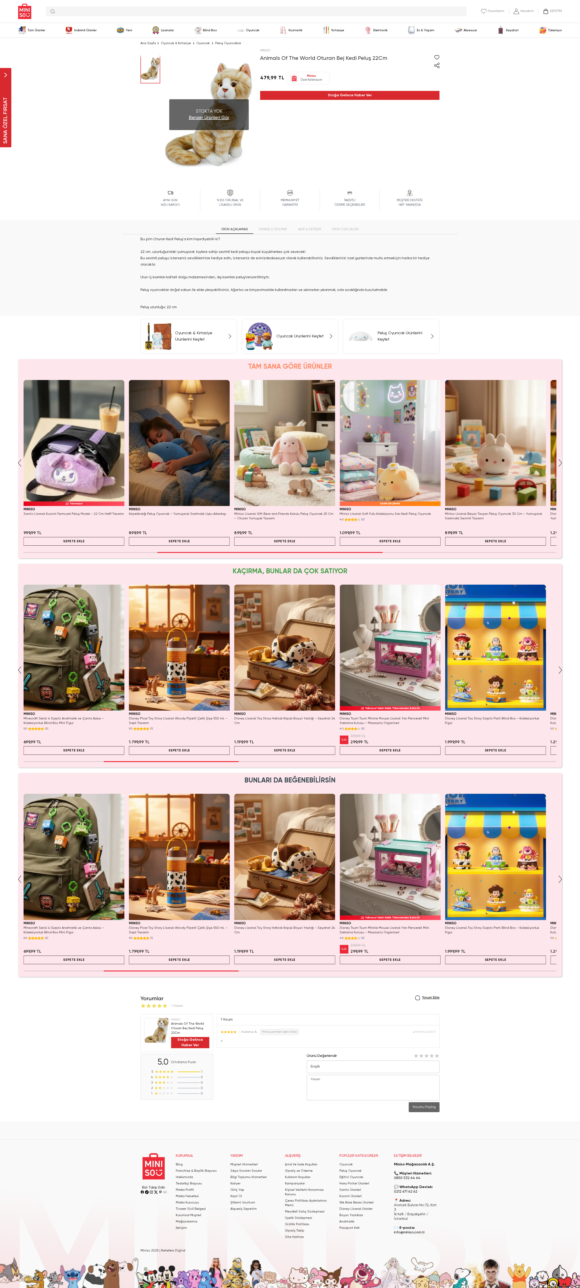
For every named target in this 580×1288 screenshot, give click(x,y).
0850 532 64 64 (407, 1178)
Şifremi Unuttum (242, 1202)
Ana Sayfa (148, 43)
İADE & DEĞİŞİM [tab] (309, 229)
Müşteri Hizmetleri (244, 1164)
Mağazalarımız (187, 1221)
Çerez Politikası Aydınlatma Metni (305, 1203)
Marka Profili (185, 1189)
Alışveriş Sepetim (243, 1209)
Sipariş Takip (294, 1230)
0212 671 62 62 (405, 1192)
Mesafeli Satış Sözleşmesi (305, 1211)
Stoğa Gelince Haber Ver (350, 95)
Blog (179, 1164)
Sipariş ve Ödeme (299, 1170)
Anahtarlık (346, 1221)
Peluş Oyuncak (350, 1170)
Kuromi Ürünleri (350, 1196)
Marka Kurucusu (187, 1202)
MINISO (265, 50)
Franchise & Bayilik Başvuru (196, 1170)
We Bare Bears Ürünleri (356, 1202)
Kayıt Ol (236, 1196)
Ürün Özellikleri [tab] (345, 229)
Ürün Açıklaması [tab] (234, 229)
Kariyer (235, 1183)
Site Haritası (294, 1237)
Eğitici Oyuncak (351, 1177)
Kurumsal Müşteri (188, 1215)
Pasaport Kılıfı (349, 1228)
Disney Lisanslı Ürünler (355, 1209)
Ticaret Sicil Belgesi (191, 1209)
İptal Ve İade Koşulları (301, 1164)
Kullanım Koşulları (297, 1177)
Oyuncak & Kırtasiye (176, 43)
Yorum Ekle (431, 998)
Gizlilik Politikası (297, 1224)
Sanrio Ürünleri (350, 1189)
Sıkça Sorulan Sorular (246, 1170)
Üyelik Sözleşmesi (298, 1218)
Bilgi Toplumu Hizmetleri (248, 1177)
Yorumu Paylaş (424, 1107)
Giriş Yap (237, 1189)
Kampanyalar (295, 1183)
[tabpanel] (290, 273)
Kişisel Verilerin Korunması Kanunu (304, 1192)
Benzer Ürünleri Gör (209, 118)
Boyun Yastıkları (351, 1215)
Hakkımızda (184, 1177)
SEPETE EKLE (74, 541)
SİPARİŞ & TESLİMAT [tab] (273, 229)
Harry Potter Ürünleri (354, 1183)
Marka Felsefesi (187, 1196)
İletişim (181, 1228)
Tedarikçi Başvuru (189, 1183)
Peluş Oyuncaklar (228, 43)
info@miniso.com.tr (409, 1232)
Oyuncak (203, 43)
